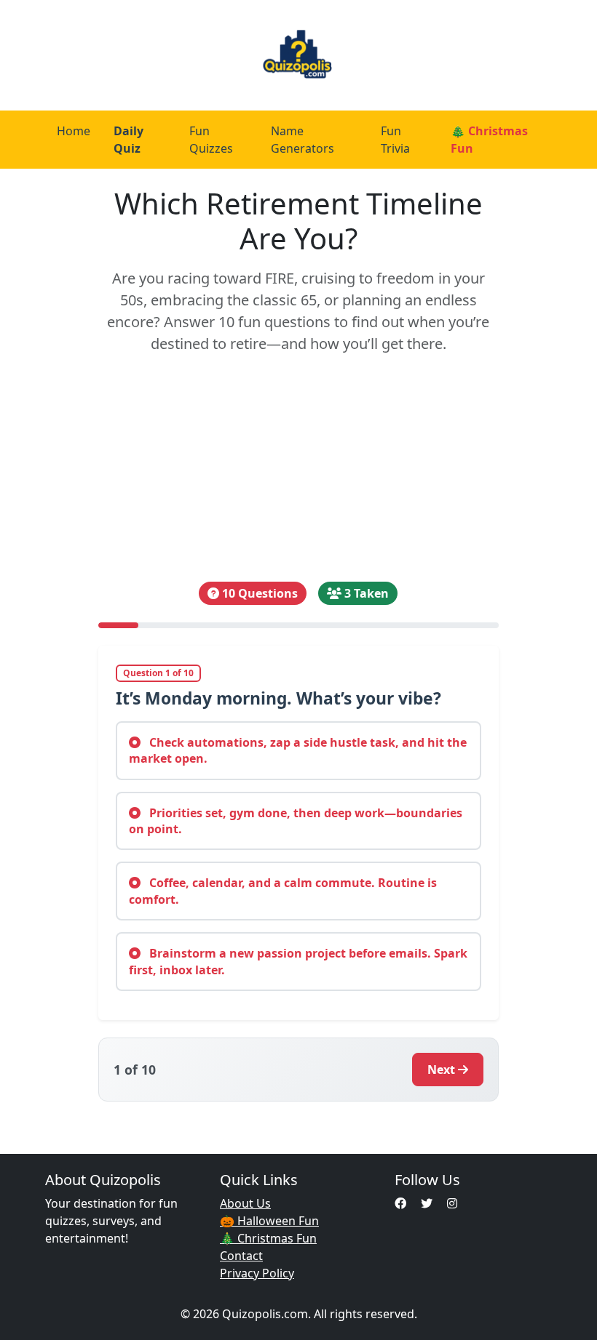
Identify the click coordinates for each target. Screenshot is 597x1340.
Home (73, 131)
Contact (241, 1256)
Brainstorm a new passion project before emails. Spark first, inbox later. (298, 961)
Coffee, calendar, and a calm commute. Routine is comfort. (283, 891)
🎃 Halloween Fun (269, 1221)
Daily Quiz (128, 139)
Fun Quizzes (211, 139)
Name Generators (302, 139)
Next (441, 1070)
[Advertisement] (298, 468)
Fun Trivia (395, 139)
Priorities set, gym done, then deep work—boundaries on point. (295, 821)
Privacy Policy (257, 1273)
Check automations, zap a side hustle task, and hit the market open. (298, 750)
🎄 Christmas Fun (489, 139)
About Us (245, 1203)
